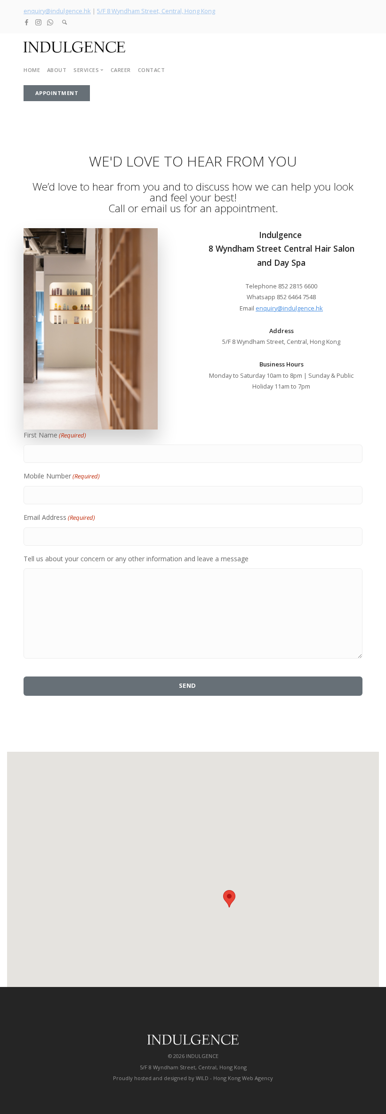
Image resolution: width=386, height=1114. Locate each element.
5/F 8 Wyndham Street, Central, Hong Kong (156, 11)
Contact (151, 69)
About (57, 69)
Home (32, 69)
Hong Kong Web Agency (243, 1078)
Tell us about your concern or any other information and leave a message (136, 558)
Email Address (59, 517)
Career (121, 69)
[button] (229, 898)
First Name (55, 434)
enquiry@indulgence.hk (57, 11)
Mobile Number (62, 475)
